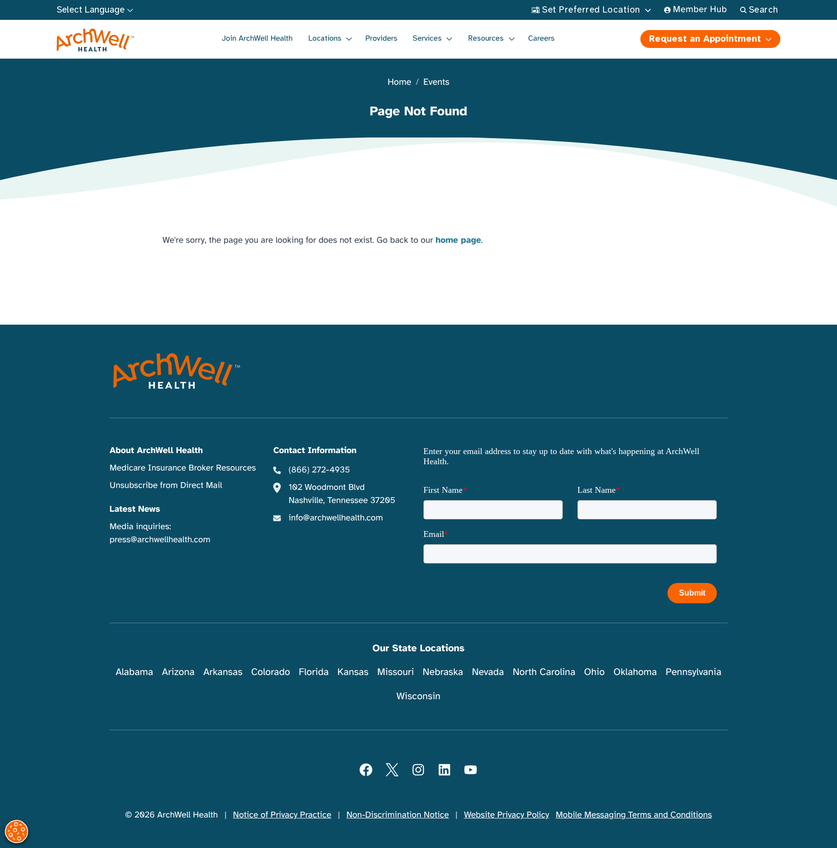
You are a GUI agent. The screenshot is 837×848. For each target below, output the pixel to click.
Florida (314, 672)
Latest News (134, 509)
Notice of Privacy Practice (282, 815)
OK (750, 825)
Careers (541, 38)
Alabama (135, 672)
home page (458, 240)
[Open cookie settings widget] (16, 831)
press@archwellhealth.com (159, 539)
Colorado (270, 672)
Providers (381, 38)
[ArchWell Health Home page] (96, 40)
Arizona (178, 672)
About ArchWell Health (155, 450)
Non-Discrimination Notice (397, 815)
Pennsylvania (693, 672)
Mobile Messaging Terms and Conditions (634, 815)
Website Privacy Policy (506, 815)
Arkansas (223, 672)
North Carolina (543, 672)
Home (399, 82)
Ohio (594, 672)
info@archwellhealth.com (336, 518)
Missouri (395, 672)
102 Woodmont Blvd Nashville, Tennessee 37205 (342, 494)
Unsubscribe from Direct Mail (165, 485)
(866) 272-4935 (319, 470)
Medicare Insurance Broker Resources (182, 468)
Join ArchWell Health (257, 38)
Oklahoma (635, 672)
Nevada (488, 672)
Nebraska (443, 672)
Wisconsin (419, 696)
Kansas (353, 672)
